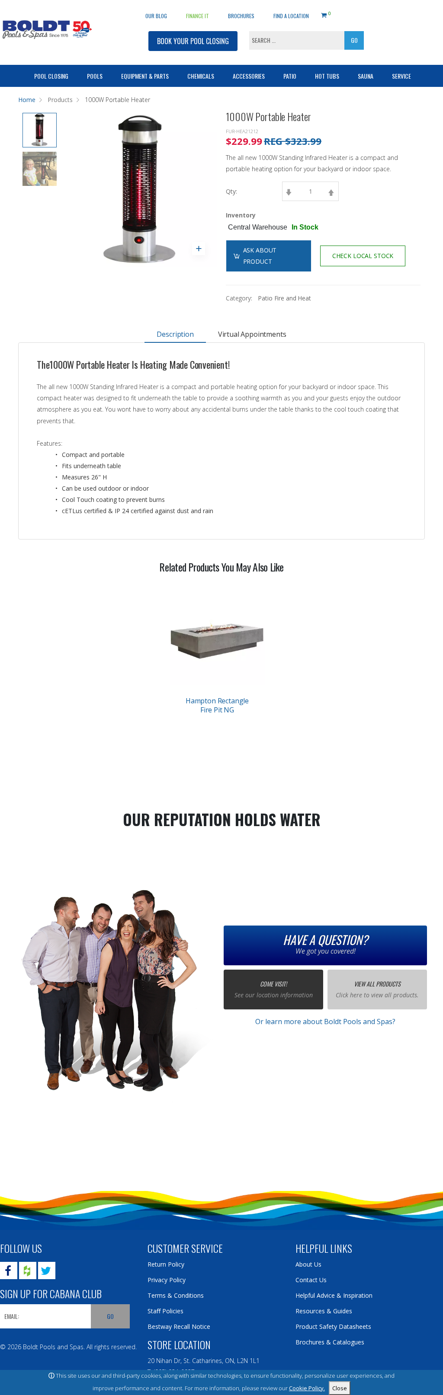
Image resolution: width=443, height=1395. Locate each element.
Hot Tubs (327, 75)
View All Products (377, 983)
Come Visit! (273, 983)
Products (60, 100)
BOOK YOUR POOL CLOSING (193, 41)
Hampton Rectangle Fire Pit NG (217, 705)
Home (26, 100)
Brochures (241, 16)
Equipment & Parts (145, 75)
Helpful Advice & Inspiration (333, 1295)
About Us (308, 1264)
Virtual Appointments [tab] (252, 334)
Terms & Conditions (176, 1295)
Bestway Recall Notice (179, 1326)
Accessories (249, 75)
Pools (95, 75)
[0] (323, 14)
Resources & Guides (323, 1311)
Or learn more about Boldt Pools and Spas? (325, 1021)
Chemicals (200, 75)
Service (401, 75)
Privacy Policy (167, 1280)
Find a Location (291, 16)
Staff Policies (165, 1311)
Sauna (365, 75)
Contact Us (311, 1280)
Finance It (197, 16)
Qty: (231, 191)
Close (339, 1388)
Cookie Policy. (307, 1388)
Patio (289, 75)
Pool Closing (51, 75)
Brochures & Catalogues (329, 1342)
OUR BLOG (156, 16)
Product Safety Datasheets (333, 1326)
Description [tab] (175, 334)
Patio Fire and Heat (284, 298)
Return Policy (166, 1264)
